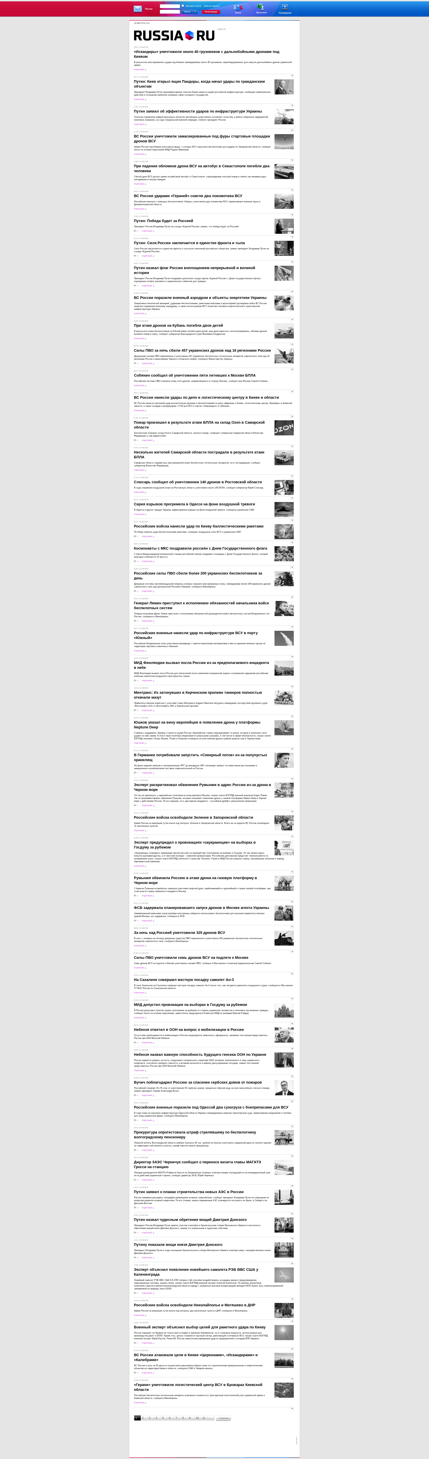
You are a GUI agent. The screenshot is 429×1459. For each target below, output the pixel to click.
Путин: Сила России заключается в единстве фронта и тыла (189, 243)
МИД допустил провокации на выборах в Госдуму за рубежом (190, 1005)
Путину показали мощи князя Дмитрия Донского (178, 1244)
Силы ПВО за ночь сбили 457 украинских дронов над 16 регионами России (202, 350)
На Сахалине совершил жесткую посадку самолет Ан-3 (184, 980)
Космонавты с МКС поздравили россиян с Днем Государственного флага (200, 548)
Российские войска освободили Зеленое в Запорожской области (193, 817)
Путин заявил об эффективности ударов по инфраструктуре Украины (198, 111)
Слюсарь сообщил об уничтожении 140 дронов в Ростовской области (198, 482)
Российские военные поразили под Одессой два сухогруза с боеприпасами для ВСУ (211, 1107)
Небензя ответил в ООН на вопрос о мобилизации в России (189, 1029)
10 (197, 1417)
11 (203, 1417)
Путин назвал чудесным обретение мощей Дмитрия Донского (190, 1220)
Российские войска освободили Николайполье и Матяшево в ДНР (194, 1305)
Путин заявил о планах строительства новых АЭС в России (189, 1192)
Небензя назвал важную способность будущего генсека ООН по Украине (200, 1054)
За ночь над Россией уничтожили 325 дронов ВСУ (179, 933)
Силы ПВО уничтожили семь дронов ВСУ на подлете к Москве (191, 957)
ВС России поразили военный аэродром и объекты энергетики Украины (200, 298)
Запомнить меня (193, 6)
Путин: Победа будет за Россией (163, 221)
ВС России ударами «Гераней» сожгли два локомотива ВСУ (188, 196)
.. (209, 1417)
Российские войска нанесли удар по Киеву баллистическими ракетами (199, 526)
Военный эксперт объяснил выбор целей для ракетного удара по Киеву (200, 1327)
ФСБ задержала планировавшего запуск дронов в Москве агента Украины (201, 908)
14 (137, 231)
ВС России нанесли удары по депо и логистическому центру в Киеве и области (206, 397)
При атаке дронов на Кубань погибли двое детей (178, 325)
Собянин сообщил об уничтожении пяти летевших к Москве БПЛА (195, 375)
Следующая (224, 1418)
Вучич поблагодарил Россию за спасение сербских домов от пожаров (198, 1082)
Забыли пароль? (212, 6)
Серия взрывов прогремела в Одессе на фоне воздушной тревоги (194, 504)
